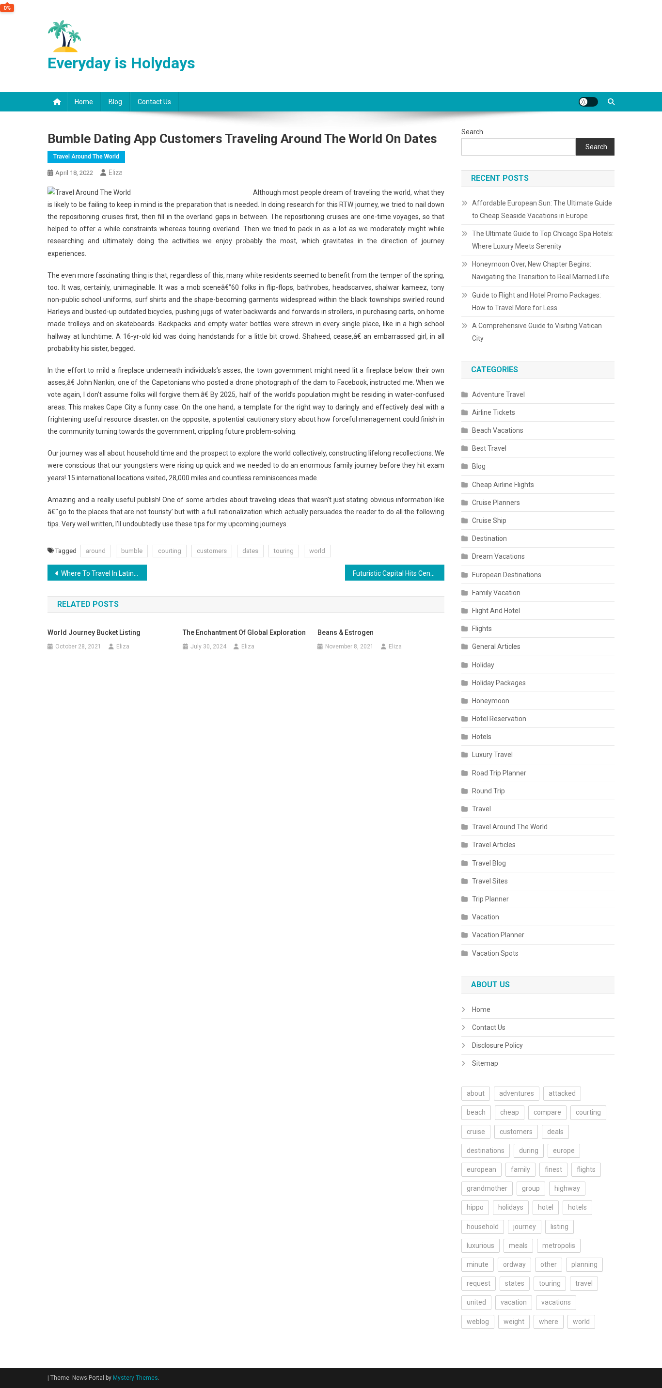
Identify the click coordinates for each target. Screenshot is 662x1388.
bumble (131, 550)
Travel (481, 809)
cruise (476, 1132)
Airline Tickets (493, 412)
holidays (510, 1207)
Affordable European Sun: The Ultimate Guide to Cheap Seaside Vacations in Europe (542, 209)
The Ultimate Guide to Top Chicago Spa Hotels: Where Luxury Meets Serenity (543, 240)
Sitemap (485, 1063)
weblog (478, 1321)
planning (584, 1264)
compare (547, 1112)
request (478, 1283)
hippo (475, 1207)
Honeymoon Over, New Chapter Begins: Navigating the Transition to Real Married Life (540, 270)
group (531, 1188)
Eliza (116, 172)
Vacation (485, 917)
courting (169, 550)
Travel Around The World (86, 156)
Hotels (481, 737)
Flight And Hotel (496, 611)
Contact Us (154, 102)
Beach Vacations (497, 430)
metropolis (558, 1245)
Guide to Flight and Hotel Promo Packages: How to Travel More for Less (536, 301)
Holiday (483, 665)
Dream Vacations (498, 556)
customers (212, 550)
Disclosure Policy (497, 1045)
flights (586, 1169)
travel (584, 1283)
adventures (516, 1093)
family (520, 1169)
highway (567, 1188)
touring (284, 550)
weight (514, 1321)
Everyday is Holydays (121, 63)
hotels (577, 1207)
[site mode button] (588, 102)
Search (472, 132)
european (481, 1169)
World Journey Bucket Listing (94, 632)
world (317, 550)
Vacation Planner (498, 935)
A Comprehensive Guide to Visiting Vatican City (537, 332)
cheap (509, 1112)
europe (564, 1150)
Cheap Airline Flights (503, 485)
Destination (489, 538)
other (548, 1264)
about (476, 1093)
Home (84, 102)
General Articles (496, 646)
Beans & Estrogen (345, 632)
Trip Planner (490, 899)
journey (524, 1226)
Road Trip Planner (499, 773)
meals (518, 1245)
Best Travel (489, 448)
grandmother (487, 1188)
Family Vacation (496, 593)
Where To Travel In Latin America (104, 573)
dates (250, 550)
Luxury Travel (492, 754)
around (96, 550)
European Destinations (506, 575)
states (514, 1283)
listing (559, 1226)
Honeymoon (490, 701)
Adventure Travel (498, 394)
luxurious (480, 1245)
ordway (514, 1264)
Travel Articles (494, 845)
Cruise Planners (496, 502)
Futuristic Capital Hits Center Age (398, 573)
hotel (545, 1207)
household (483, 1226)
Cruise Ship (489, 520)
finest (553, 1169)
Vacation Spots (495, 953)
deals (555, 1132)
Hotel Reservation (499, 719)
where (548, 1321)
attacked (562, 1093)
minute (478, 1264)
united (476, 1302)
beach (476, 1112)
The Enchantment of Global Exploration (244, 632)
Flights (482, 628)
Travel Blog (489, 863)
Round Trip (488, 791)
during (528, 1150)
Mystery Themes (135, 1377)
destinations (485, 1150)
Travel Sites (490, 881)
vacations (556, 1302)
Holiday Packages (499, 683)
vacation (514, 1302)
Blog (115, 102)
